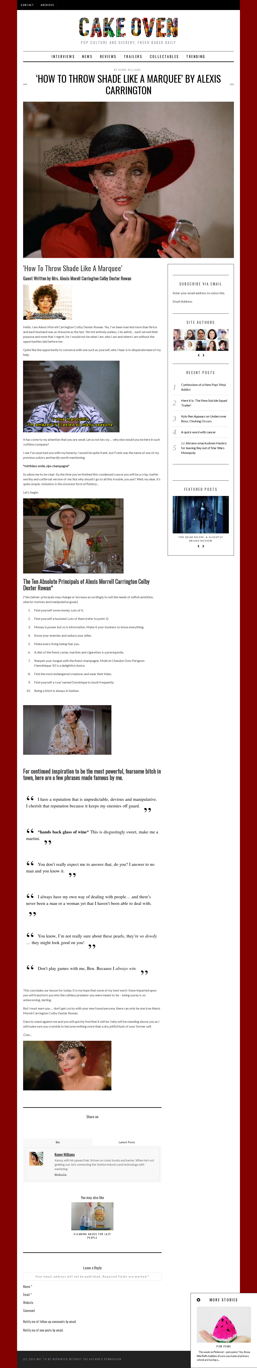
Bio (58, 1142)
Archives (47, 5)
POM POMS (223, 1346)
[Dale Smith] (201, 334)
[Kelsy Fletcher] (201, 345)
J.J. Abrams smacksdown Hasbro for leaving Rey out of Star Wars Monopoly (204, 448)
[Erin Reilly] (212, 345)
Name (27, 1286)
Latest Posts (127, 1142)
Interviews (63, 56)
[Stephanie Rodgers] (190, 334)
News (87, 56)
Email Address (182, 301)
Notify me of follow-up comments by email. (49, 1321)
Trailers (133, 56)
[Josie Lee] (223, 334)
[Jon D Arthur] (178, 345)
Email (27, 1294)
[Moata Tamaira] (212, 334)
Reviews (108, 56)
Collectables (164, 56)
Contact (27, 5)
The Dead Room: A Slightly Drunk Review (200, 539)
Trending (195, 56)
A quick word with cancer (198, 432)
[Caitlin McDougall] (178, 334)
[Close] (199, 1300)
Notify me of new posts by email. (43, 1330)
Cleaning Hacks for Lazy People (92, 1235)
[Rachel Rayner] (190, 345)
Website (61, 1174)
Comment (29, 1310)
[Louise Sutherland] (223, 345)
